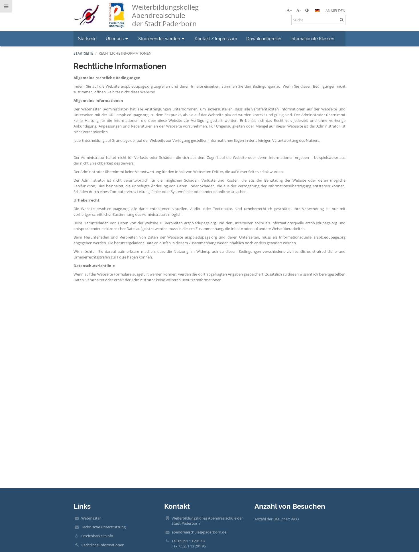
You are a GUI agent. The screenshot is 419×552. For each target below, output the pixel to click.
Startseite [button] (87, 38)
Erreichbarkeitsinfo (97, 535)
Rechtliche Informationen (125, 53)
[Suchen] (341, 19)
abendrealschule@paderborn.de (199, 532)
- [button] (300, 10)
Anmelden (335, 10)
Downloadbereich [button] (263, 38)
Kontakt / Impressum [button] (216, 38)
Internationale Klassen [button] (312, 38)
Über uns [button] (115, 38)
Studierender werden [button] (159, 38)
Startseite (83, 53)
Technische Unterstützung (103, 527)
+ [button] (291, 10)
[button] (306, 10)
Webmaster (91, 518)
